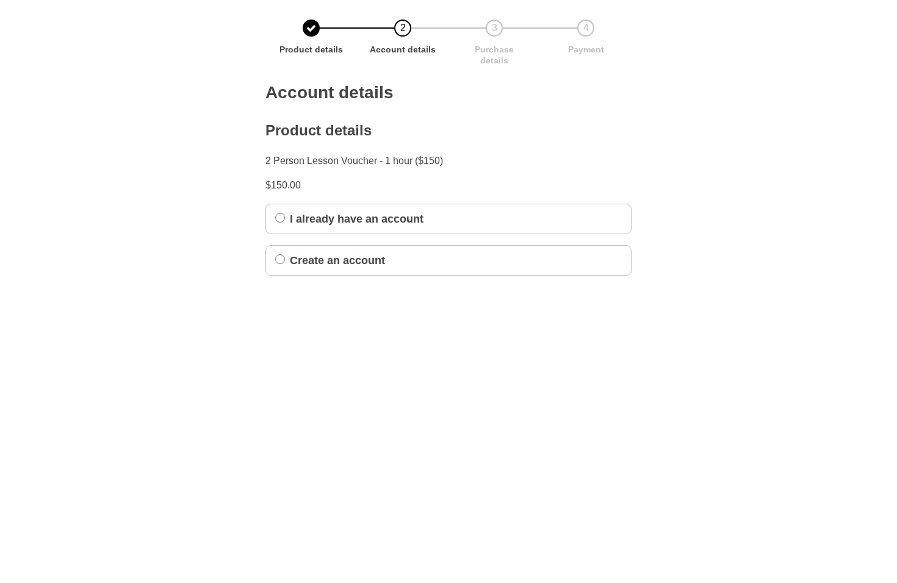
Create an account (337, 260)
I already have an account (356, 219)
